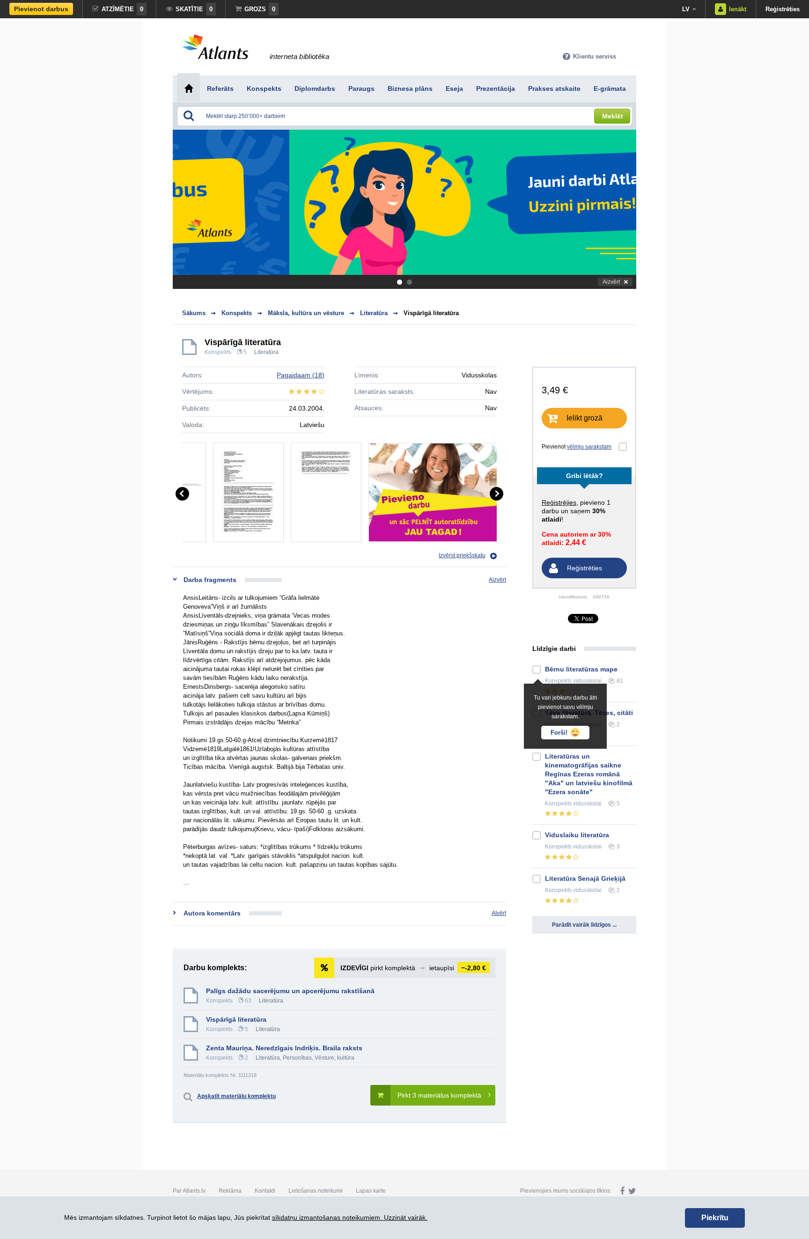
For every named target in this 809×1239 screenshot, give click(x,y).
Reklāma (230, 1190)
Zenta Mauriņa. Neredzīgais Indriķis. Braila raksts (284, 1048)
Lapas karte (371, 1190)
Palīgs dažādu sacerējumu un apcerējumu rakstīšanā (290, 991)
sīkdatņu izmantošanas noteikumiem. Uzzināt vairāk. (349, 1217)
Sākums (194, 313)
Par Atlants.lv (189, 1190)
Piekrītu (714, 1218)
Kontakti (265, 1190)
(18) (300, 375)
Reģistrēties (782, 9)
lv (686, 9)
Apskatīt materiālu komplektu (236, 1096)
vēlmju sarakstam (589, 446)
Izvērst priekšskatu (462, 555)
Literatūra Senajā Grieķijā (585, 878)
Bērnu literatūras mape (581, 669)
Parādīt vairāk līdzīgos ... (584, 925)
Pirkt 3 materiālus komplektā (439, 1095)
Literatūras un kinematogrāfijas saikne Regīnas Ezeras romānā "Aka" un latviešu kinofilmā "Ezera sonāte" (588, 774)
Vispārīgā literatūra (431, 313)
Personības (297, 1058)
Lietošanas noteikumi (315, 1190)
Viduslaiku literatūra (577, 835)
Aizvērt (611, 282)
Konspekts (218, 352)
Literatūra (266, 352)
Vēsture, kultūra (334, 1058)
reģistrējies (559, 502)
